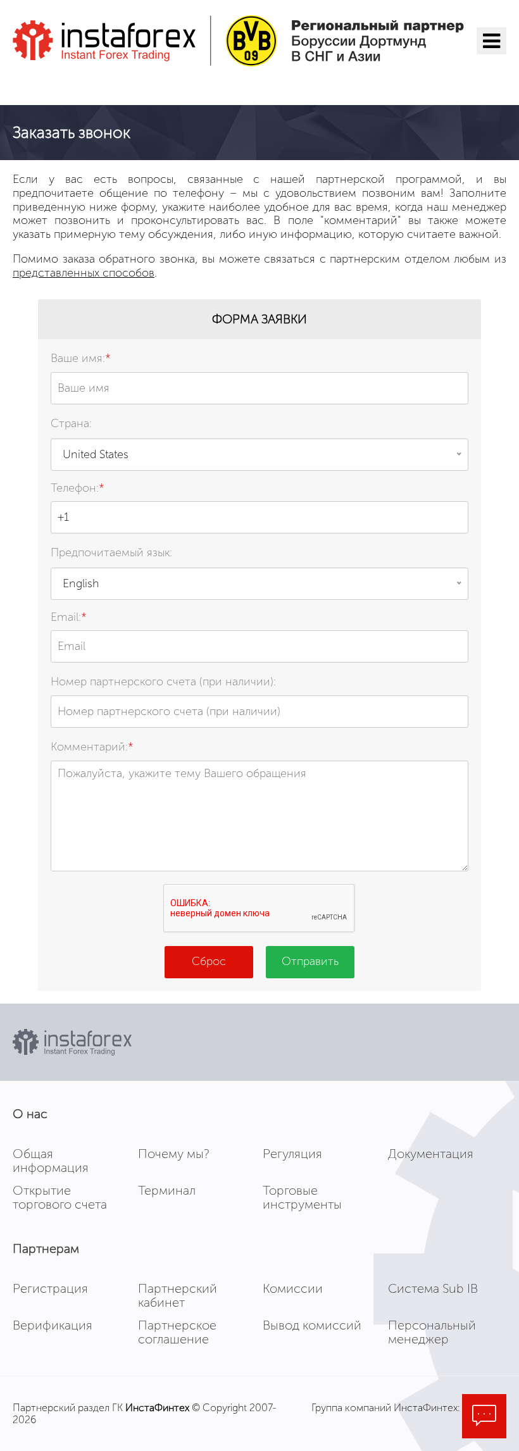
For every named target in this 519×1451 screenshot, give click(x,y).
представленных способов (83, 273)
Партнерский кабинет (177, 1295)
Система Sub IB (433, 1288)
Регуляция (292, 1153)
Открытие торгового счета (60, 1197)
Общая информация (51, 1160)
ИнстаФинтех (157, 1408)
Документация (430, 1153)
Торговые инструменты (302, 1197)
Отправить (310, 961)
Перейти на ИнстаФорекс (106, 85)
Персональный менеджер (432, 1332)
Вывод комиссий (312, 1325)
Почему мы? (173, 1153)
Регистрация (50, 1288)
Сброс (209, 961)
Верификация (52, 1325)
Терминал (167, 1190)
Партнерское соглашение (177, 1332)
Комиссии (293, 1288)
